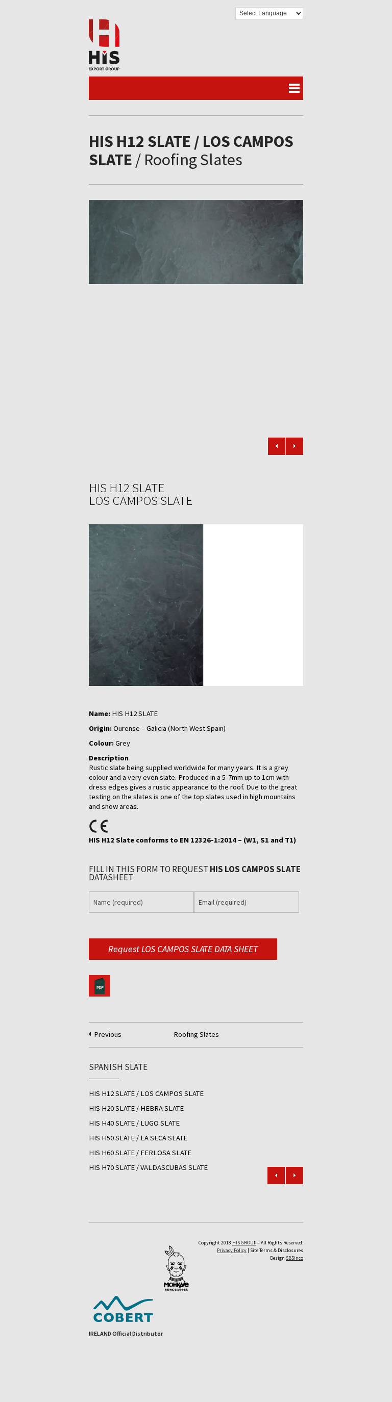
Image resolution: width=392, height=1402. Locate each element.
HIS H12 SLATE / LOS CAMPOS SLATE (146, 1093)
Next (294, 446)
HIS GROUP (244, 1242)
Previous (276, 446)
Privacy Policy (232, 1250)
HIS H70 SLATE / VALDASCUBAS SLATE (148, 1167)
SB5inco (294, 1258)
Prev (276, 1175)
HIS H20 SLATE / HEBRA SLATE (136, 1108)
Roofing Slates (196, 1034)
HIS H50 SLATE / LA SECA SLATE (138, 1137)
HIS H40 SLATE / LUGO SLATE (134, 1123)
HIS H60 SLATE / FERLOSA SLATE (140, 1152)
